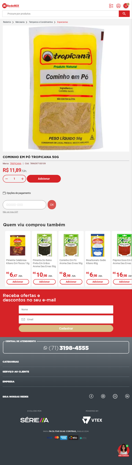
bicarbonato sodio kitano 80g (70, 262)
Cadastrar (66, 328)
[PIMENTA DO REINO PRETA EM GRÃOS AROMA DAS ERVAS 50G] (19, 245)
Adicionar (44, 178)
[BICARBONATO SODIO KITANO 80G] (72, 245)
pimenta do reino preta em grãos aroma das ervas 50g (18, 263)
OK (52, 204)
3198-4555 (69, 347)
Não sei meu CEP (10, 212)
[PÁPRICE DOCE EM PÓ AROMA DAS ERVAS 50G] (99, 245)
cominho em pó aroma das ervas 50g (45, 262)
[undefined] (66, 89)
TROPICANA (15, 163)
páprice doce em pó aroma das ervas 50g (98, 262)
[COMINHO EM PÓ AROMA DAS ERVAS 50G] (45, 245)
